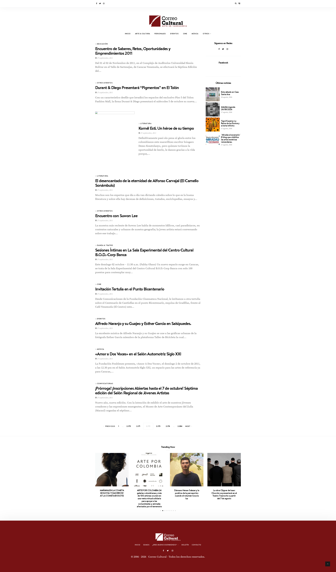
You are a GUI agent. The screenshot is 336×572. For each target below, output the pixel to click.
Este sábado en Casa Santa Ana (230, 93)
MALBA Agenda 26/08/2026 (228, 108)
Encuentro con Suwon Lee (116, 215)
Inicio (128, 34)
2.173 (158, 426)
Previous (110, 426)
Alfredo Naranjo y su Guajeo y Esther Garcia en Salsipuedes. (143, 323)
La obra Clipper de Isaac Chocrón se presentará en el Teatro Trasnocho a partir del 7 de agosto (224, 494)
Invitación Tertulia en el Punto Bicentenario (129, 289)
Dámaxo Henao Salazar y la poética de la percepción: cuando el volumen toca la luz (186, 494)
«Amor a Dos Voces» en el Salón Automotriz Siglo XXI (138, 354)
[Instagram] (104, 3)
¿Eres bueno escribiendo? (164, 545)
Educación (102, 44)
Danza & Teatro (105, 245)
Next (187, 426)
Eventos (174, 34)
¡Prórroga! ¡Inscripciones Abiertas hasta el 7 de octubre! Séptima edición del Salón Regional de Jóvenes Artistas (146, 390)
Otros (206, 34)
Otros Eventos (105, 83)
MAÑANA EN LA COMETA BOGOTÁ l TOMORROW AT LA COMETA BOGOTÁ (112, 493)
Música (195, 34)
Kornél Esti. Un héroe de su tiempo (166, 128)
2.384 (180, 426)
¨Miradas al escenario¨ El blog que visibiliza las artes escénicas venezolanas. (230, 138)
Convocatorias (105, 383)
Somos (146, 545)
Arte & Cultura (142, 34)
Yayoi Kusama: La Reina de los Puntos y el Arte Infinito (230, 123)
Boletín (185, 545)
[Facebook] (96, 3)
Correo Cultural (157, 556)
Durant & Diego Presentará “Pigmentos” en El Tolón (137, 87)
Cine (185, 34)
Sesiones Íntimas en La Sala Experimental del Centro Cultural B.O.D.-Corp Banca (144, 252)
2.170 (129, 426)
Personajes (160, 34)
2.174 (168, 426)
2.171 (138, 426)
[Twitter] (100, 3)
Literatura (145, 123)
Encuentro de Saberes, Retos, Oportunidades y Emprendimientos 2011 (132, 51)
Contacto (196, 545)
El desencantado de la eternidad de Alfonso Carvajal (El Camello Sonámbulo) (146, 183)
